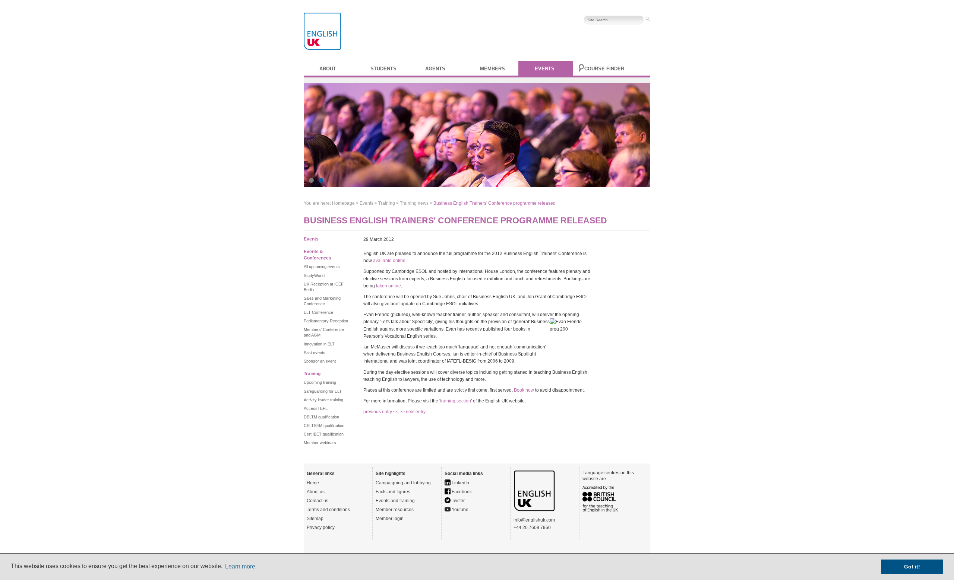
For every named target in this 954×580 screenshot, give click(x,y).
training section (455, 401)
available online (389, 260)
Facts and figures (393, 491)
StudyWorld (314, 275)
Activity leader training (323, 400)
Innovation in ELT (319, 344)
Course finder (604, 68)
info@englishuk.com (534, 520)
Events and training (395, 500)
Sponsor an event (320, 361)
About (327, 68)
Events (545, 68)
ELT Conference (318, 312)
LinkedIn (460, 482)
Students (383, 68)
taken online (388, 286)
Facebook (461, 491)
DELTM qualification (321, 417)
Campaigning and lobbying (403, 482)
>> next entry (412, 411)
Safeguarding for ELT (323, 391)
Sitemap (315, 518)
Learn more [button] (240, 566)
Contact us (317, 500)
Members (492, 68)
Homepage (343, 203)
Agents (435, 68)
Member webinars (320, 442)
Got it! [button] (912, 567)
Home (313, 482)
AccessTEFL (316, 408)
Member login (390, 518)
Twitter (458, 500)
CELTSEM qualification (324, 425)
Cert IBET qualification (324, 434)
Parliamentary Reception (326, 321)
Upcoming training (320, 382)
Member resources (395, 509)
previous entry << (381, 411)
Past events (314, 352)
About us (316, 491)
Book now (524, 390)
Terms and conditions (328, 509)
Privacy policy (321, 527)
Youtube (459, 509)
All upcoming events (322, 266)
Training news (414, 203)
